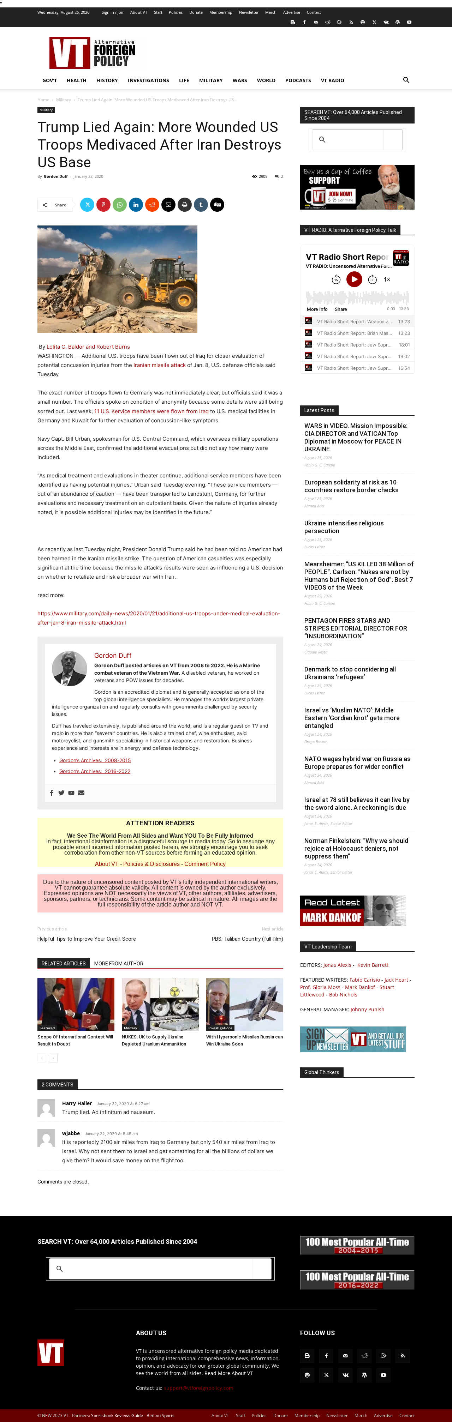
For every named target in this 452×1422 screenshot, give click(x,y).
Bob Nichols (343, 994)
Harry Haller (77, 1103)
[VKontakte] (386, 22)
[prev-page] (41, 1058)
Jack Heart (396, 979)
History (107, 80)
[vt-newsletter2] (353, 1050)
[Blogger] (292, 22)
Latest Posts (319, 410)
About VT (138, 12)
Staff (158, 12)
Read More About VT (228, 1373)
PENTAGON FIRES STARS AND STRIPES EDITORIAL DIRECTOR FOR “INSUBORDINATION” (355, 628)
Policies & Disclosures (151, 864)
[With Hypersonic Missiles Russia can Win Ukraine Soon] (244, 1004)
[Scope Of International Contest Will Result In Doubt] (75, 1004)
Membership (220, 12)
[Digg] (217, 205)
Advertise (291, 12)
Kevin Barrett (372, 965)
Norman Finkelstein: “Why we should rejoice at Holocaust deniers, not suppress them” (356, 848)
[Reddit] (327, 22)
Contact (314, 12)
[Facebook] (304, 22)
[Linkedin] (136, 205)
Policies (176, 12)
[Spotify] (362, 22)
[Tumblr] (201, 205)
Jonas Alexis (337, 965)
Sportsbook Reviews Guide (117, 1415)
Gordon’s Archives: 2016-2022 (94, 771)
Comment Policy (205, 864)
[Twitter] (374, 22)
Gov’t (49, 80)
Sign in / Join (113, 12)
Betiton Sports (160, 1415)
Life (184, 80)
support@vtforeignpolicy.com (198, 1388)
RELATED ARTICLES (64, 963)
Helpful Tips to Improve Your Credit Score (86, 939)
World (266, 80)
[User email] (81, 793)
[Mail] (316, 22)
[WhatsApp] (120, 205)
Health (77, 80)
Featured (47, 1027)
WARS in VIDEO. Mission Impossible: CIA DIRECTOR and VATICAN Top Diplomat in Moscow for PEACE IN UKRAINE (356, 437)
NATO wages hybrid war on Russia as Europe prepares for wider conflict (357, 762)
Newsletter (248, 12)
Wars (240, 80)
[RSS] (351, 22)
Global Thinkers (321, 1072)
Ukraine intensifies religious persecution (344, 527)
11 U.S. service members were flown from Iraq (151, 411)
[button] (406, 81)
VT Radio (332, 80)
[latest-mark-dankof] (353, 924)
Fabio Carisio (365, 979)
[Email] (168, 205)
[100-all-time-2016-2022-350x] (357, 1288)
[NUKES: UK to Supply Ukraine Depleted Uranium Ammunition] (160, 1004)
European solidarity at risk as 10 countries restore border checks (351, 486)
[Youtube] (409, 22)
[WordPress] (397, 22)
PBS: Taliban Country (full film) (247, 939)
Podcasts (298, 80)
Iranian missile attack (159, 365)
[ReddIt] (152, 205)
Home (43, 100)
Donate (196, 12)
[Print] (185, 205)
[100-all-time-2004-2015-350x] (357, 1253)
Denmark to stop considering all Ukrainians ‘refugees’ (350, 673)
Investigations (148, 80)
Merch (270, 12)
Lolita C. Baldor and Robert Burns (88, 346)
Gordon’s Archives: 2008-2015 (95, 760)
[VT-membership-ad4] (357, 207)
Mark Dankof (360, 987)
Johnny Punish (368, 1009)
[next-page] (53, 1058)
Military (211, 80)
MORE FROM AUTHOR (118, 963)
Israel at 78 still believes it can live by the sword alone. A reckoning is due (357, 803)
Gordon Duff (56, 176)
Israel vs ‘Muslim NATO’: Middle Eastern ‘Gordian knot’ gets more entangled (352, 717)
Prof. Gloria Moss (320, 987)
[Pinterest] (103, 205)
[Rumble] (339, 22)
